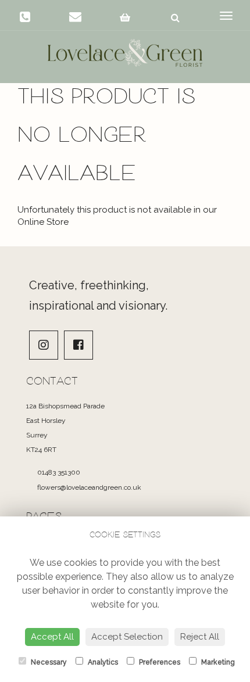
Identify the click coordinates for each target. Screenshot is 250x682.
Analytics (102, 662)
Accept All (52, 636)
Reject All (199, 636)
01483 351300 (57, 472)
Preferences (158, 662)
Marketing (217, 662)
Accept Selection (127, 636)
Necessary (48, 662)
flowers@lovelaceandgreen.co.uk (88, 487)
